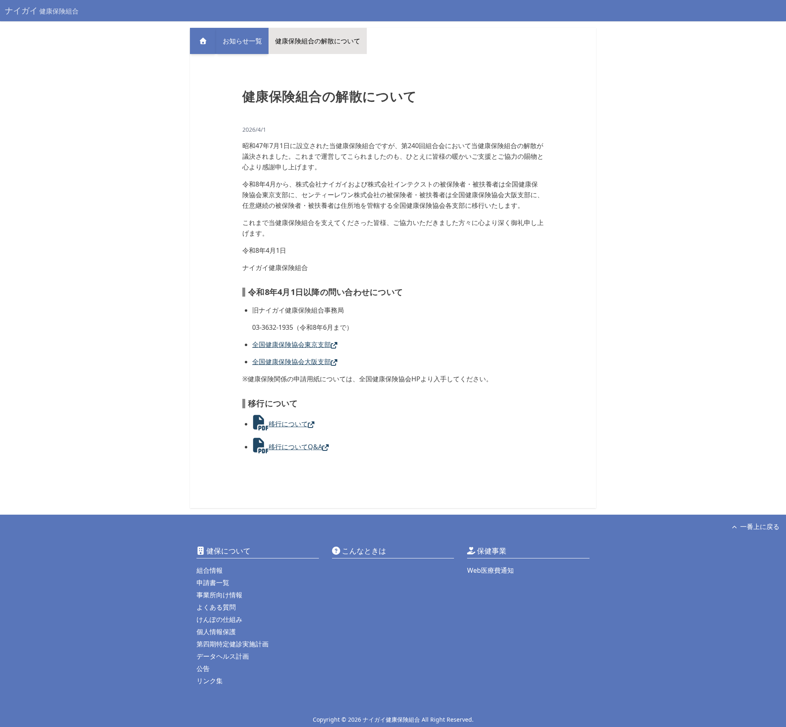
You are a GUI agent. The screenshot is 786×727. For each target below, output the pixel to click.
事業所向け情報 (219, 594)
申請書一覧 (212, 582)
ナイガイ (42, 10)
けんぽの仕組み (219, 619)
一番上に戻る (759, 526)
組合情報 (209, 570)
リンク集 (209, 680)
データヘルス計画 (222, 656)
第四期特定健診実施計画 (232, 643)
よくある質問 (216, 607)
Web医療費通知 (490, 570)
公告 (203, 668)
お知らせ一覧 (242, 40)
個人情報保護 (216, 631)
